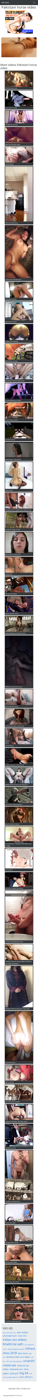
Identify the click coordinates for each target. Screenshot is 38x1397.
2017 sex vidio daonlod (14, 1361)
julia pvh (14, 1373)
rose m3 (22, 1335)
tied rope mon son (9, 1333)
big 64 (24, 1373)
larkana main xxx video (18, 1356)
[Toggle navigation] (34, 2)
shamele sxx (16, 1369)
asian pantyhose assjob (16, 1349)
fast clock (23, 1353)
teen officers (26, 1376)
